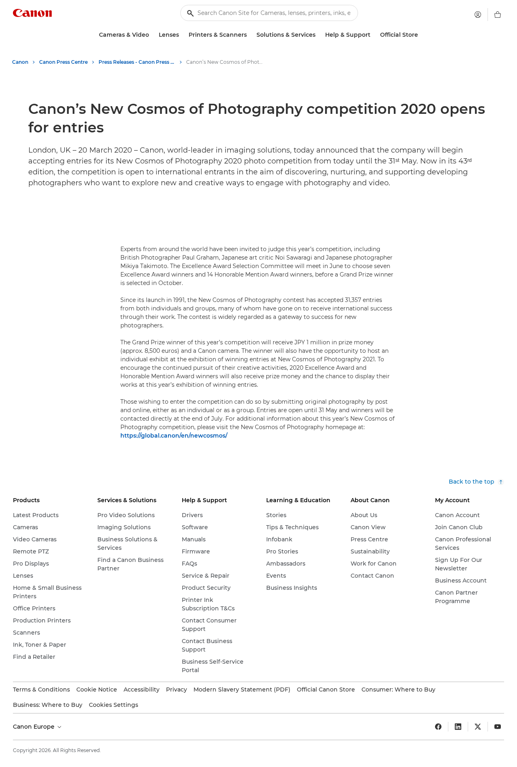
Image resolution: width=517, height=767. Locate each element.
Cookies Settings (113, 704)
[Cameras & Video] (152, 35)
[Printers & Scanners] (250, 35)
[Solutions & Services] (318, 35)
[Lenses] (182, 35)
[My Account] (477, 14)
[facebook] (438, 726)
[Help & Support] (373, 35)
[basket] (497, 14)
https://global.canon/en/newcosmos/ (173, 435)
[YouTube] (497, 726)
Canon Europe (34, 726)
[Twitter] (478, 726)
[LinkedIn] (458, 726)
